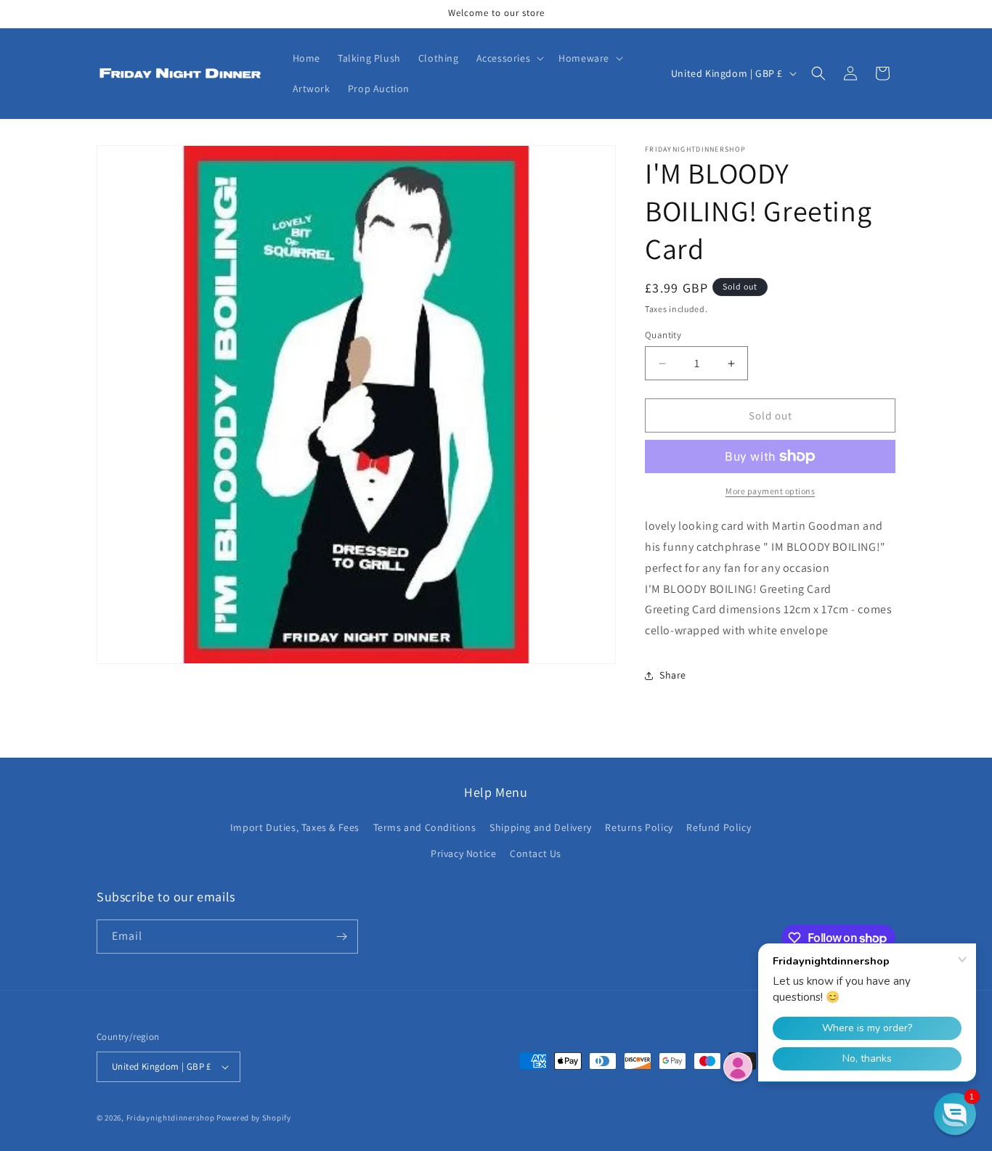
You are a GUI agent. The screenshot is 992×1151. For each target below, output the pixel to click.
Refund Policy (718, 827)
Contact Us (535, 853)
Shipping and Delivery (540, 827)
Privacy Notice (463, 853)
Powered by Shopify (253, 1118)
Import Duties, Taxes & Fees (294, 827)
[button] (509, 58)
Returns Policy (638, 827)
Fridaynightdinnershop (170, 1118)
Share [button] (672, 674)
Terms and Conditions (424, 827)
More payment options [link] (770, 491)
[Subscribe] (341, 936)
